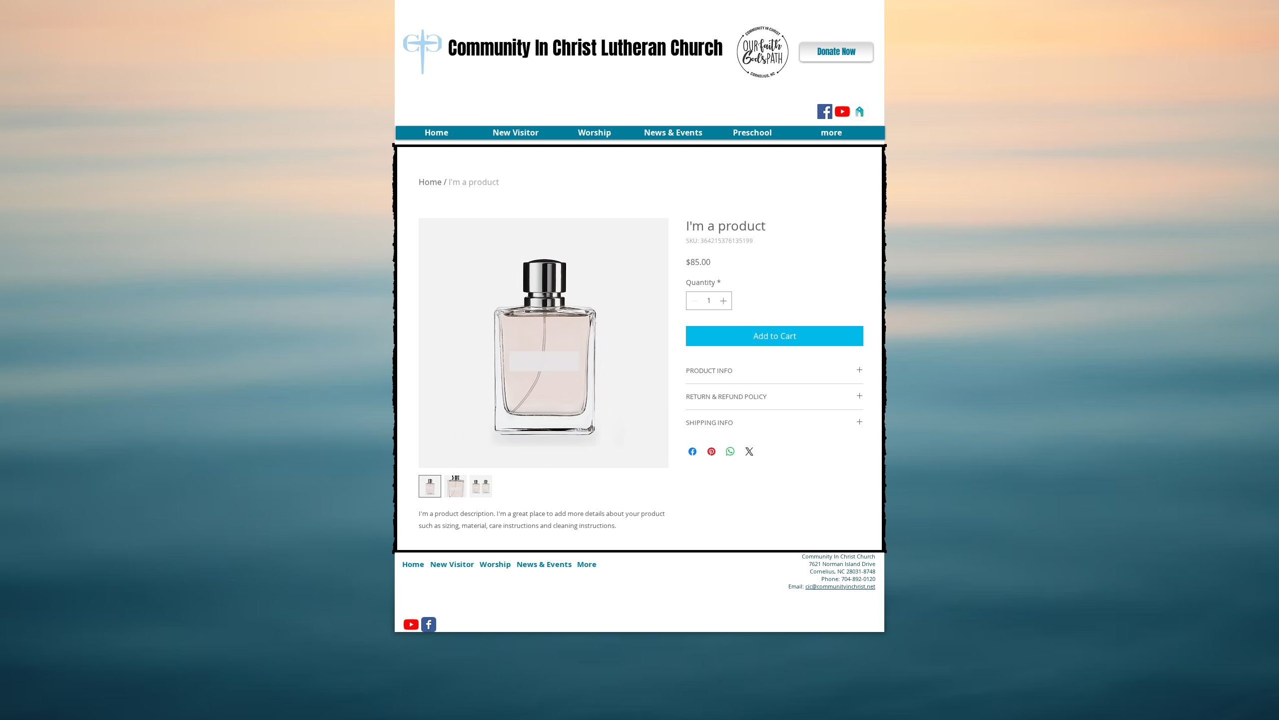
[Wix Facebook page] (428, 624)
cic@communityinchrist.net (840, 586)
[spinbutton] (709, 301)
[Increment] (724, 301)
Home (430, 182)
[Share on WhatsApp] (730, 452)
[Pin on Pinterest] (711, 452)
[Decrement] (693, 301)
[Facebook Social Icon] (824, 111)
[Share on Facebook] (692, 452)
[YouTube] (842, 111)
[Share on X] (749, 452)
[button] (515, 132)
